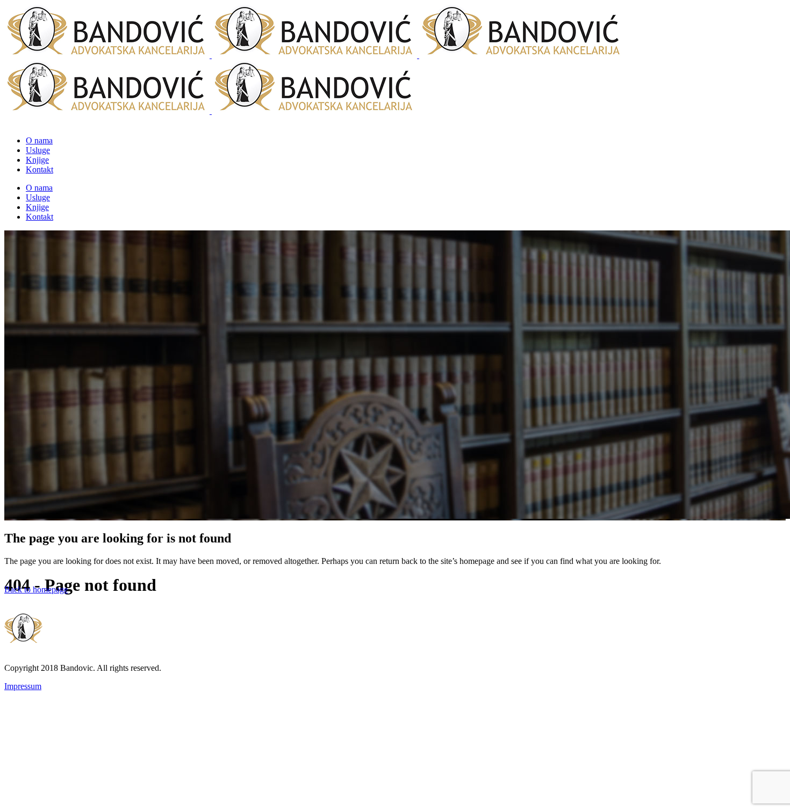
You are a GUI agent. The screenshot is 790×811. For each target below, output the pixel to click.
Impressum (22, 686)
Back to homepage (36, 589)
